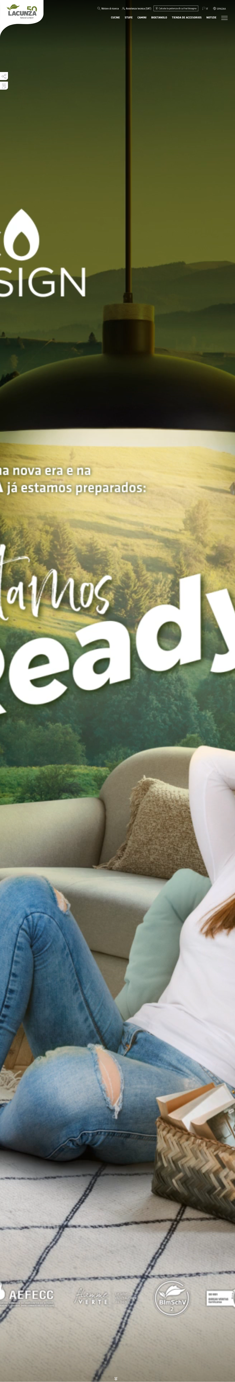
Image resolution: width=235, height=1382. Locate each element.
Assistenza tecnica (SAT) (138, 8)
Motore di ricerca (110, 8)
